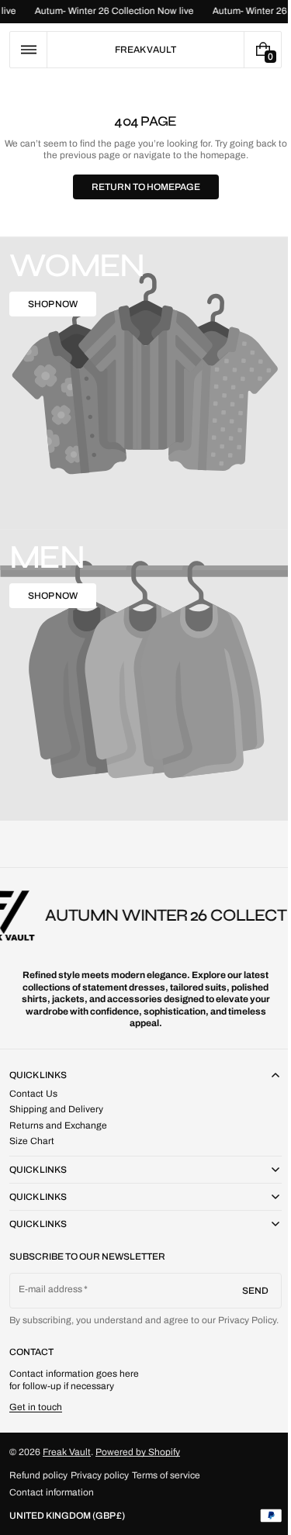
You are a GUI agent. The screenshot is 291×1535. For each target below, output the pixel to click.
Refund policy (38, 1475)
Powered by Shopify (137, 1451)
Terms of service (166, 1475)
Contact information (51, 1492)
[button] (28, 49)
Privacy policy (100, 1475)
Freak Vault (67, 1451)
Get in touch (35, 1407)
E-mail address (51, 1276)
